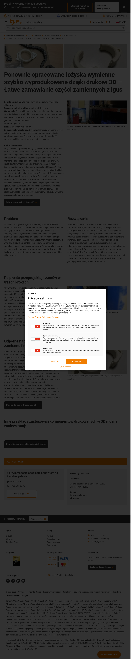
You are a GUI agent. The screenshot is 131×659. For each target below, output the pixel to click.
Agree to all (76, 361)
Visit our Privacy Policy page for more (43, 317)
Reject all (54, 361)
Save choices (65, 367)
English (31, 293)
